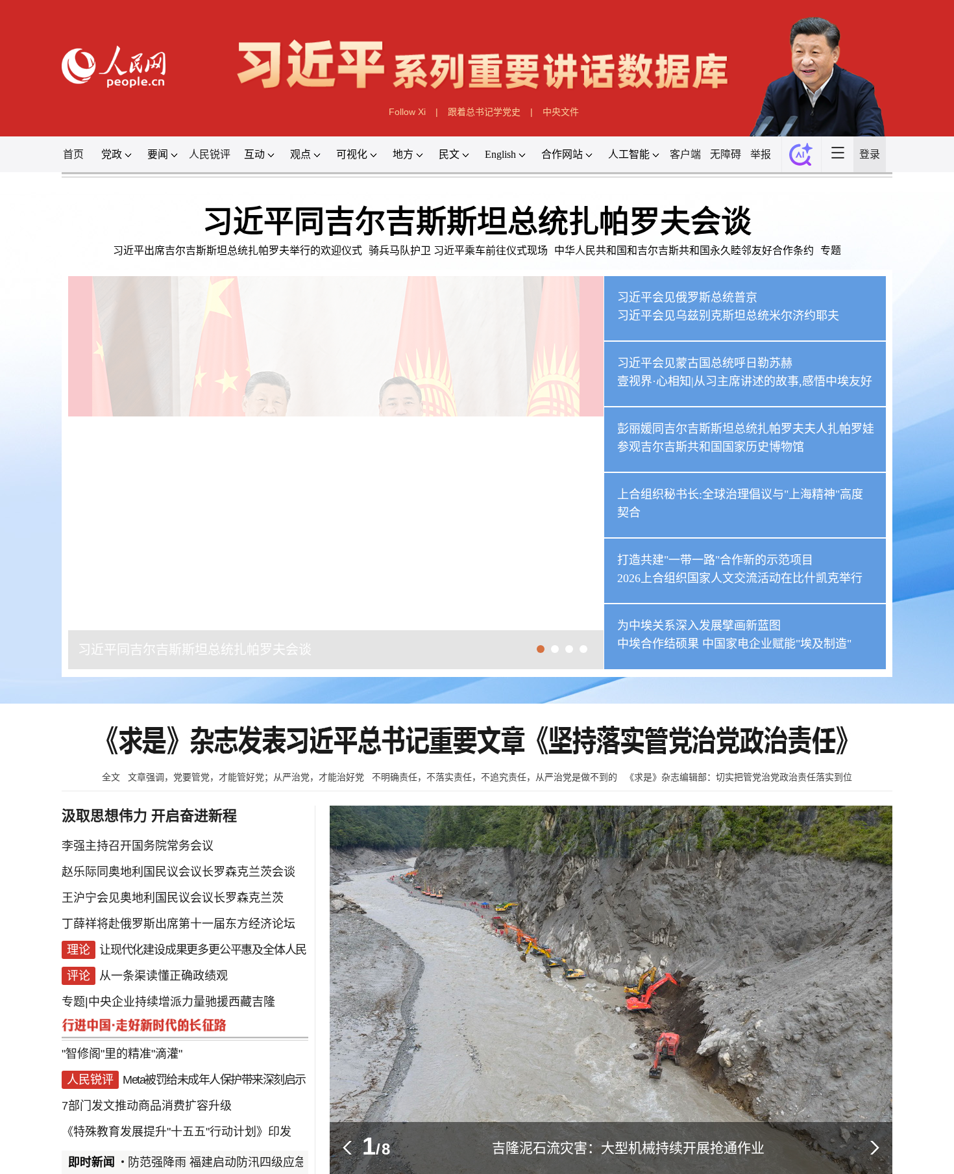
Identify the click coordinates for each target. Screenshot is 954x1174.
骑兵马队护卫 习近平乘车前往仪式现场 (458, 250)
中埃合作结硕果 (658, 643)
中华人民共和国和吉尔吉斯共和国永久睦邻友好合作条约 (684, 250)
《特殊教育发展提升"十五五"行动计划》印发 (176, 1131)
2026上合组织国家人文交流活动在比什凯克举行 (739, 578)
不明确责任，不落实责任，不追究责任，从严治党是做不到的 (494, 777)
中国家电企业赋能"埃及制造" (776, 643)
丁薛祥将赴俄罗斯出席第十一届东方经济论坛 (178, 923)
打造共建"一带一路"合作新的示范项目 (715, 560)
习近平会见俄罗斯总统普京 (687, 297)
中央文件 (561, 112)
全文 (111, 777)
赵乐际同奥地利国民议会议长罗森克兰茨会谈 (178, 871)
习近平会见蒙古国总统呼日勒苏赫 (704, 363)
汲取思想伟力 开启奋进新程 (149, 816)
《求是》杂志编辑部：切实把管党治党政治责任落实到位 (738, 777)
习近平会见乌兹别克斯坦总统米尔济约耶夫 (728, 315)
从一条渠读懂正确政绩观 (163, 975)
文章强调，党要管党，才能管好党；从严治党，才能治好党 (246, 777)
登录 (869, 154)
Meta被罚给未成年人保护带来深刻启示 (214, 1079)
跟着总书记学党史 (484, 112)
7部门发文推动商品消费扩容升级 (147, 1105)
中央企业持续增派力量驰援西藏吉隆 (181, 1001)
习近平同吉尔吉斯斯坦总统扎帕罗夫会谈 (477, 221)
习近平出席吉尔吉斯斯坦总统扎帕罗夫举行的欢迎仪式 (237, 250)
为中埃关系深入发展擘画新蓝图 (699, 625)
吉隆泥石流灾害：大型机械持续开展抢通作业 (628, 1147)
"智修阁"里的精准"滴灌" (122, 1053)
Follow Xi (407, 112)
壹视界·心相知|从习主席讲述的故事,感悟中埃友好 (744, 381)
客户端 (685, 154)
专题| (75, 1001)
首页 (73, 154)
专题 (830, 250)
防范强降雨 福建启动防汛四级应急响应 (215, 1162)
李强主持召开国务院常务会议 (138, 845)
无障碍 (725, 154)
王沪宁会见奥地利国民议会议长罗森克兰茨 (173, 897)
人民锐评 (209, 154)
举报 (760, 154)
